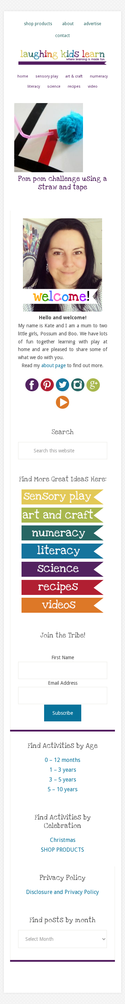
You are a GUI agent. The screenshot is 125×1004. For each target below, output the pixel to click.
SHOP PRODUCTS (62, 849)
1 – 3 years (62, 769)
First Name (62, 657)
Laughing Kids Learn (62, 57)
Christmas (62, 840)
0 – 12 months (62, 760)
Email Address (62, 683)
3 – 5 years (62, 779)
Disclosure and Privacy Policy (62, 892)
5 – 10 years (62, 789)
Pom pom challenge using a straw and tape (62, 183)
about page (53, 365)
